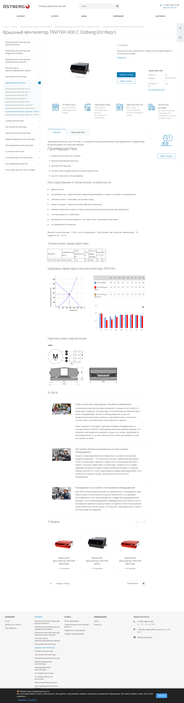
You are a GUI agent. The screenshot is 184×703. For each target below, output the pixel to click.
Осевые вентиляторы (14, 121)
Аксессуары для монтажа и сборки (20, 170)
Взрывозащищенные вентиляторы (20, 139)
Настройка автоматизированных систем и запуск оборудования (101, 450)
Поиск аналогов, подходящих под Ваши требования (103, 404)
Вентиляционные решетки (16, 163)
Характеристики (78, 132)
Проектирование (71, 621)
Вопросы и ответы (13, 624)
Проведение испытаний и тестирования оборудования (105, 487)
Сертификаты (11, 628)
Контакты (160, 16)
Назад (137, 522)
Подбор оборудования (74, 634)
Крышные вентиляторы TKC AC (17, 89)
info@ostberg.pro (144, 637)
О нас (7, 621)
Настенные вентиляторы (16, 127)
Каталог (21, 16)
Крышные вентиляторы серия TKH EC (20, 108)
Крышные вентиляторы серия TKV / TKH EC (22, 115)
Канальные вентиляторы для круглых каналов (17, 43)
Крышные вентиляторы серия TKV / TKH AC (22, 111)
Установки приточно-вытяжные (19, 157)
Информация (100, 616)
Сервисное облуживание (74, 630)
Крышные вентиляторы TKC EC (17, 92)
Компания (118, 16)
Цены (83, 16)
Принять (161, 696)
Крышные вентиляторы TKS (16, 98)
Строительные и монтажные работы (76, 625)
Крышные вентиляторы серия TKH (19, 105)
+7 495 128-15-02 (171, 5)
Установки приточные (14, 151)
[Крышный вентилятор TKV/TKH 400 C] (79, 68)
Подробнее (22, 700)
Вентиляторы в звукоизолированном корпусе (18, 69)
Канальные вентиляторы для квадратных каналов (17, 51)
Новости (97, 624)
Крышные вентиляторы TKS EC (17, 102)
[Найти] (117, 6)
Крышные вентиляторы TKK (16, 95)
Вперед (144, 522)
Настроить (32, 700)
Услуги (54, 16)
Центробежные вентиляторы (18, 133)
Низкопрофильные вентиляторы (19, 145)
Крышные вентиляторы (15, 83)
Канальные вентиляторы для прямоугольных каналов (17, 60)
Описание (57, 132)
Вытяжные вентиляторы (15, 76)
